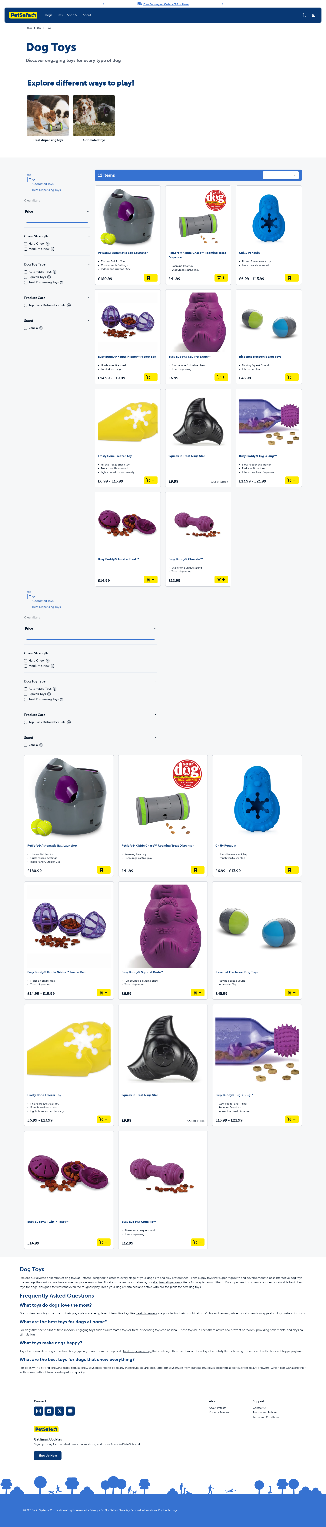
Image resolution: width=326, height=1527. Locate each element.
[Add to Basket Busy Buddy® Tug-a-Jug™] (292, 480)
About (87, 15)
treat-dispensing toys (146, 1330)
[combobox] (281, 175)
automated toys (117, 1330)
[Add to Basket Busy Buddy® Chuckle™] (221, 579)
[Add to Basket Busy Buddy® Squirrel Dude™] (221, 377)
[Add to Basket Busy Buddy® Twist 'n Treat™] (151, 579)
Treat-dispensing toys (137, 1351)
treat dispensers (146, 1313)
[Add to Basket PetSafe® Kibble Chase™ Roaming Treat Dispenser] (221, 278)
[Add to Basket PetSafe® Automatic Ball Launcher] (151, 278)
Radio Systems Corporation (48, 1510)
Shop (29, 28)
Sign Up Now (47, 1455)
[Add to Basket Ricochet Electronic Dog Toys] (292, 377)
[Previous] (103, 3)
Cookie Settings (167, 1510)
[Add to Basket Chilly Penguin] (292, 278)
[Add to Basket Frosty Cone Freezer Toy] (151, 480)
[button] (48, 15)
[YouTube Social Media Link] (70, 1411)
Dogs (48, 15)
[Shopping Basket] (305, 15)
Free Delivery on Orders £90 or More (166, 4)
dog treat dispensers (167, 1282)
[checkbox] (25, 243)
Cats (60, 15)
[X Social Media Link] (59, 1411)
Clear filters (32, 200)
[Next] (222, 3)
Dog (39, 28)
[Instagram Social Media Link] (38, 1411)
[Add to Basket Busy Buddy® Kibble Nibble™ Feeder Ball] (151, 377)
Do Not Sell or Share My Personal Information (128, 1510)
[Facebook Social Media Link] (49, 1411)
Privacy (94, 1510)
